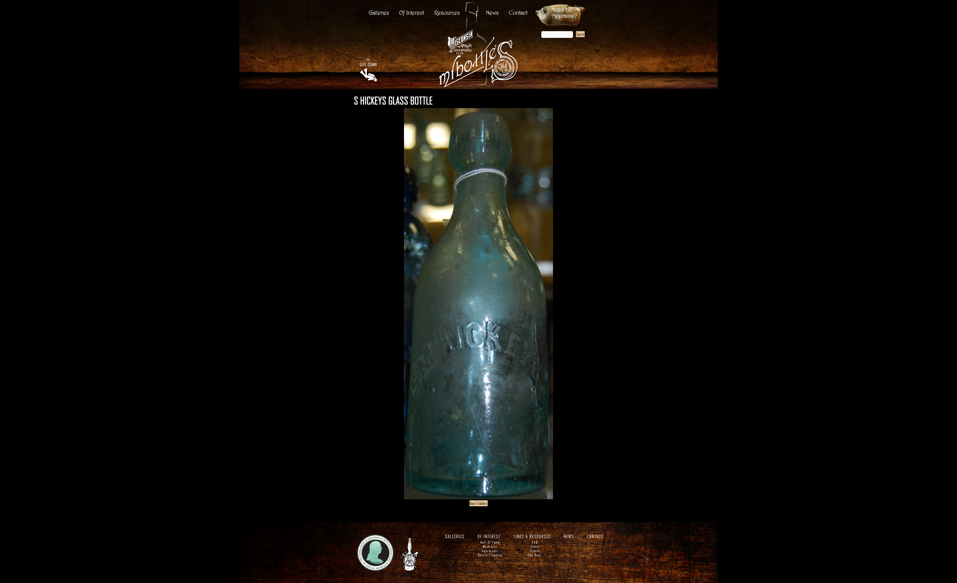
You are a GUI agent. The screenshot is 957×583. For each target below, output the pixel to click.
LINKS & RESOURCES (532, 536)
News (492, 13)
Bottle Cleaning (490, 555)
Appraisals (490, 551)
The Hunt (535, 555)
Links (535, 546)
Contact (518, 13)
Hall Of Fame (490, 542)
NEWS (569, 536)
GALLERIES (455, 536)
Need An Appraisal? (564, 13)
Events (535, 551)
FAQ (535, 542)
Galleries (379, 13)
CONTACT (595, 536)
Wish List (490, 546)
